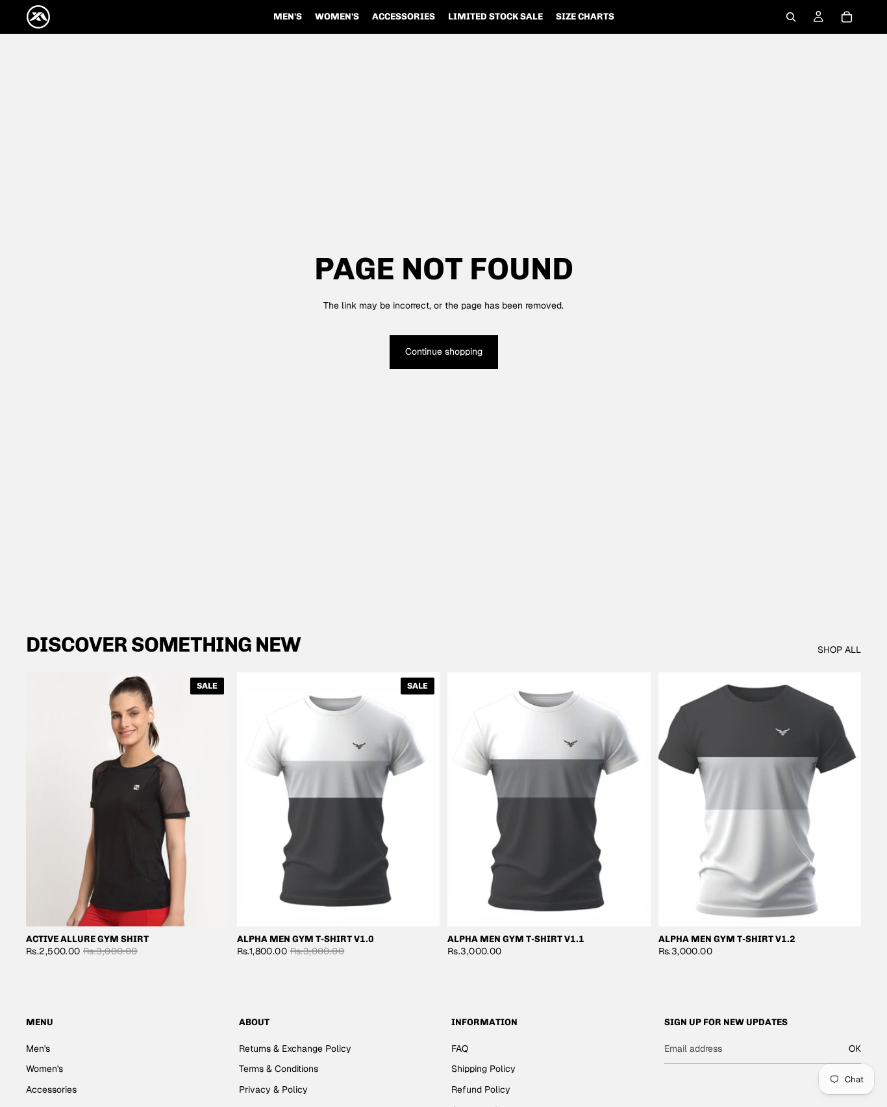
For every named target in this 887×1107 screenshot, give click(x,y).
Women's (44, 1069)
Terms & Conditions (278, 1069)
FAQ (459, 1048)
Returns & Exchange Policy (295, 1048)
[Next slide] (209, 799)
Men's (38, 1048)
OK (855, 1048)
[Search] (791, 17)
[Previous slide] (45, 799)
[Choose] (209, 906)
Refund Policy (480, 1089)
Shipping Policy (483, 1069)
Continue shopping (443, 351)
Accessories (51, 1089)
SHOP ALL (839, 649)
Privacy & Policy (273, 1089)
